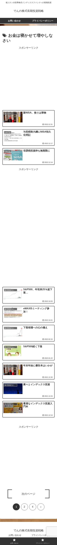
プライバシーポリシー (42, 535)
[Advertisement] (28, 78)
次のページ (28, 493)
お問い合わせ (15, 535)
